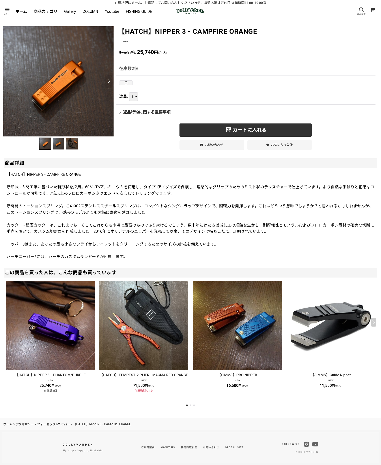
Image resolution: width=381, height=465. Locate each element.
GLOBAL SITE (234, 447)
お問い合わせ (211, 447)
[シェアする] (126, 82)
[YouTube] (315, 444)
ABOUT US (168, 447)
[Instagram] (306, 444)
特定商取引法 (189, 447)
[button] (7, 11)
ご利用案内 (148, 447)
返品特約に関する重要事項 (147, 112)
